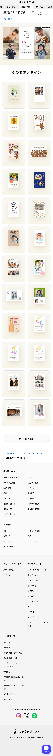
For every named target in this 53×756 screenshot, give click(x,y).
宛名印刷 (31, 488)
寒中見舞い (32, 591)
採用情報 (6, 647)
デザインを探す (35, 453)
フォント (6, 541)
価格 (29, 477)
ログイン (6, 575)
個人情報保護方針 (10, 658)
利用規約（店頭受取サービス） (13, 678)
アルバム (39, 7)
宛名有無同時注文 (34, 530)
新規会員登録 (8, 570)
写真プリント (33, 575)
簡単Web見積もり (10, 482)
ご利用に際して (9, 514)
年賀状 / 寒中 (26, 7)
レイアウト (32, 541)
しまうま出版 (33, 601)
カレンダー (32, 606)
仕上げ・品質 (33, 482)
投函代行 (6, 493)
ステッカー (32, 617)
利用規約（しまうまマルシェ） (13, 687)
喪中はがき (32, 585)
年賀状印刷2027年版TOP (13, 453)
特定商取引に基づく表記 (12, 652)
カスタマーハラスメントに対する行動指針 (13, 665)
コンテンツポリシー (11, 694)
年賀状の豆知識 (9, 503)
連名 (29, 536)
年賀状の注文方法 (34, 503)
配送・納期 (7, 488)
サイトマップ (8, 699)
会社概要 (6, 642)
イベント (6, 498)
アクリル (31, 612)
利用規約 (6, 671)
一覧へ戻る (7, 18)
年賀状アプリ (8, 509)
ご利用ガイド (33, 498)
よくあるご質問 (34, 509)
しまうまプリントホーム (37, 570)
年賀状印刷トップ (10, 477)
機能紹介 (31, 493)
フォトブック (12, 7)
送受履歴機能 (8, 546)
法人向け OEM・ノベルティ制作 (38, 624)
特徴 (5, 530)
